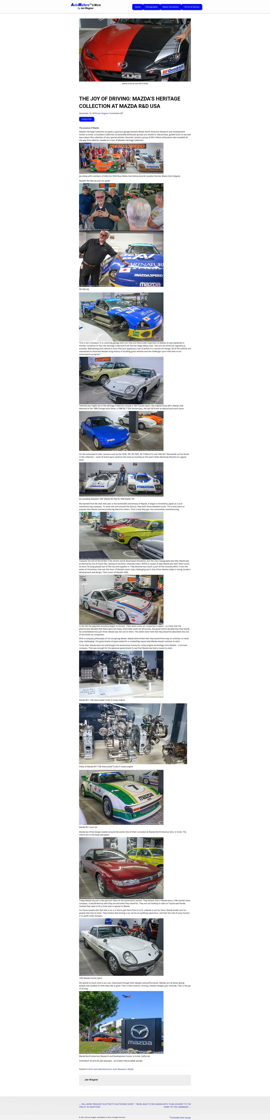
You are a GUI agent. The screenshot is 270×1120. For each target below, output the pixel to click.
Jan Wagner (103, 113)
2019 (90, 1069)
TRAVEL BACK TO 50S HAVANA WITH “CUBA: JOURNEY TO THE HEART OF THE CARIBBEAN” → (163, 1105)
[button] (86, 119)
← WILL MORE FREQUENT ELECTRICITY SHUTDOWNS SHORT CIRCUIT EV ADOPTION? (106, 1105)
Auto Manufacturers (102, 1069)
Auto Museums (119, 1069)
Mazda (130, 1069)
